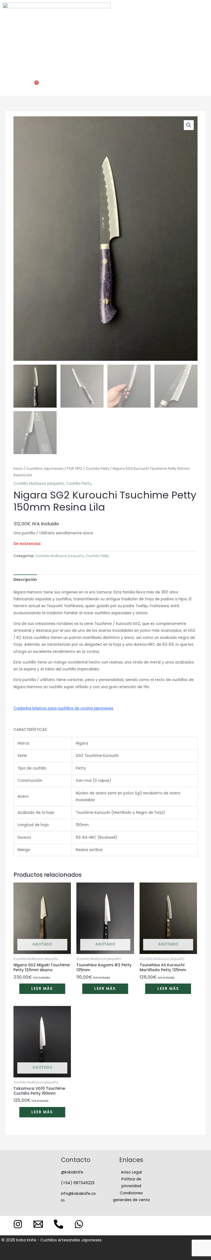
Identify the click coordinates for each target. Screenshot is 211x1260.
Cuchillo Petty (97, 468)
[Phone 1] (58, 1224)
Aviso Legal (131, 1172)
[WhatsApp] (79, 1224)
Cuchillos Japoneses (44, 468)
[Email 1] (38, 1224)
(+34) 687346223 (78, 1183)
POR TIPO (74, 468)
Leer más (42, 988)
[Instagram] (18, 1224)
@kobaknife (72, 1172)
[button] (104, 37)
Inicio (18, 468)
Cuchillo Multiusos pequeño (38, 483)
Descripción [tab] (25, 579)
